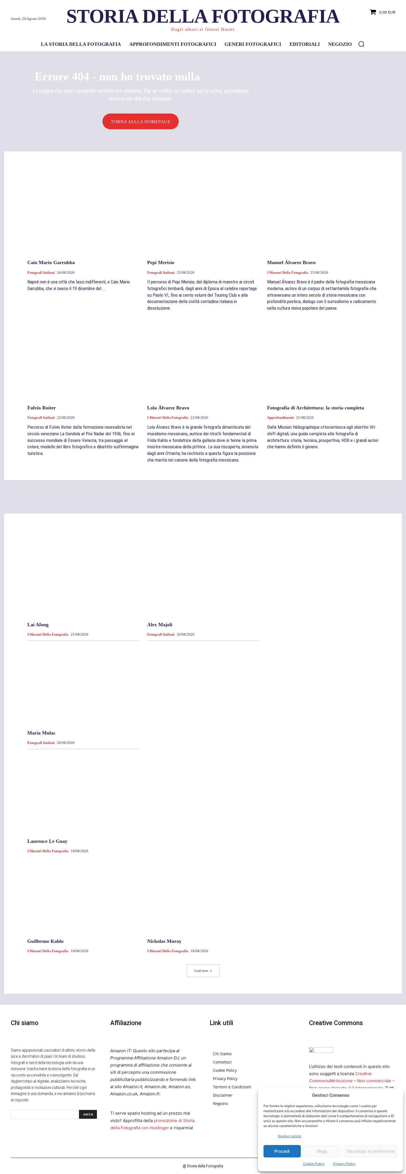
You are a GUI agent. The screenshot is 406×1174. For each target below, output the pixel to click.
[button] (361, 44)
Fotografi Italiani (41, 272)
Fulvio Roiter (41, 407)
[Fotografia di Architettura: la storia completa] (323, 359)
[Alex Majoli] (203, 576)
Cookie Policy (314, 1164)
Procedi (282, 1151)
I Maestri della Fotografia (287, 272)
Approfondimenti (280, 417)
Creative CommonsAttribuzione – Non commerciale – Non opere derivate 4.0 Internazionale (352, 1081)
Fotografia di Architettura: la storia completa (315, 407)
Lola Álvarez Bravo (168, 407)
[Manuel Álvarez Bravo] (323, 214)
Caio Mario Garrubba (51, 262)
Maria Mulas (41, 733)
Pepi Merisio (160, 262)
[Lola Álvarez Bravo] (203, 359)
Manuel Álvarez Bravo (291, 262)
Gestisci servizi (289, 1136)
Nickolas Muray (164, 941)
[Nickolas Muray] (203, 892)
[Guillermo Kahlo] (83, 892)
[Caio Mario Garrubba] (83, 214)
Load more (201, 971)
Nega (322, 1151)
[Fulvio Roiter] (83, 359)
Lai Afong (38, 624)
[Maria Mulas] (83, 684)
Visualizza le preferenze (370, 1151)
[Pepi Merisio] (203, 214)
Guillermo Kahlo (45, 941)
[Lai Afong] (83, 576)
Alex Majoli (159, 624)
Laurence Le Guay (47, 841)
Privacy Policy (344, 1164)
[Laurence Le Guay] (83, 792)
